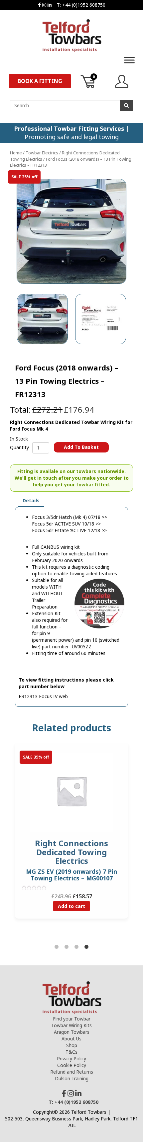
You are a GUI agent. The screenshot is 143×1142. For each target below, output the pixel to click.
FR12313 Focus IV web (43, 696)
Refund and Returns (71, 1072)
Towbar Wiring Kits (71, 1025)
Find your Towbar (71, 1019)
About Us (71, 1038)
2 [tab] (66, 947)
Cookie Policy (71, 1065)
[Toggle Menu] (129, 60)
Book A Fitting (40, 81)
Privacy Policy (71, 1058)
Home (16, 153)
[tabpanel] (71, 836)
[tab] (31, 501)
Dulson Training (71, 1078)
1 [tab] (56, 947)
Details (31, 500)
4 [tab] (86, 947)
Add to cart (71, 906)
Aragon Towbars (71, 1032)
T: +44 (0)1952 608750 (81, 5)
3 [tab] (76, 947)
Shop (71, 1045)
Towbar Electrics (42, 153)
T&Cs (71, 1052)
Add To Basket (81, 447)
